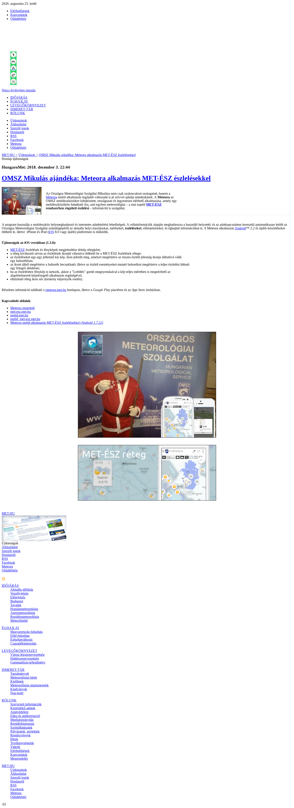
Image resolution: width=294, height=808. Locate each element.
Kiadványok (18, 689)
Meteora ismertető (22, 308)
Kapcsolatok (18, 15)
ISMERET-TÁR (21, 109)
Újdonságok (18, 120)
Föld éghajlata (19, 635)
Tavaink (15, 605)
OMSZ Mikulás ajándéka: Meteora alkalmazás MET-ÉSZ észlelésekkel (87, 155)
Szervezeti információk (26, 704)
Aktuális (21, 589)
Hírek (14, 739)
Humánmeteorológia (24, 609)
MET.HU (8, 513)
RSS (13, 136)
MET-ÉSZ (154, 204)
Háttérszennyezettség (24, 658)
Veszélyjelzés (19, 593)
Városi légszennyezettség (27, 654)
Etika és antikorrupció (25, 716)
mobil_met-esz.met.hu (25, 319)
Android (240, 228)
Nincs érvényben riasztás (19, 90)
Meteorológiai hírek (23, 677)
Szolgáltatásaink (21, 727)
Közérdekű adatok (22, 708)
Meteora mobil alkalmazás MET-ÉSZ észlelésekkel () (56, 322)
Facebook (17, 140)
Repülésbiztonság (22, 723)
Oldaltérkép (18, 18)
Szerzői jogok (19, 128)
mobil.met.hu (19, 315)
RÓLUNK (17, 113)
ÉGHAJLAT (19, 101)
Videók (15, 747)
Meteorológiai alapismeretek (29, 685)
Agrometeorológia (22, 613)
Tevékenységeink (22, 743)
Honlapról (17, 132)
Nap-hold (16, 693)
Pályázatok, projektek (25, 731)
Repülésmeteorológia (24, 617)
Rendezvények (20, 735)
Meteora (16, 144)
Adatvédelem (19, 712)
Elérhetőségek (19, 11)
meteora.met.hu (55, 290)
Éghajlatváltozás (21, 639)
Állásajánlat (18, 124)
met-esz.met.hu (20, 311)
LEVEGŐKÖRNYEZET (28, 105)
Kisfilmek (17, 681)
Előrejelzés (17, 597)
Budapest (16, 601)
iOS (51, 232)
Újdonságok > (28, 155)
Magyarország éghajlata (26, 632)
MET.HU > (10, 155)
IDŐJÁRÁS (18, 97)
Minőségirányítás (22, 720)
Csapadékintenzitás (23, 643)
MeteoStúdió (19, 620)
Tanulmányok (19, 673)
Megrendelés (19, 758)
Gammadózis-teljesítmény (27, 662)
